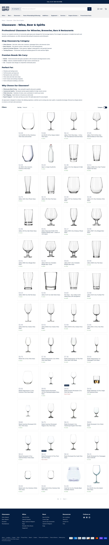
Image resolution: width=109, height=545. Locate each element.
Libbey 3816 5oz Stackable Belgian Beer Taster (49, 263)
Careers (35, 537)
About (3, 537)
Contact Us (65, 521)
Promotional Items (86, 15)
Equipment (54, 15)
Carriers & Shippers (47, 524)
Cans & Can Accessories (48, 521)
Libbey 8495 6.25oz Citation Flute (73, 327)
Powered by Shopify (6, 540)
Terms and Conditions (43, 537)
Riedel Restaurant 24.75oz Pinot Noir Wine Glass (50, 457)
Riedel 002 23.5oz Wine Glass (27, 359)
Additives (45, 15)
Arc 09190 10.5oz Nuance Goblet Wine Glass (50, 135)
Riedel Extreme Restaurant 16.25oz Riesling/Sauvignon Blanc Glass (50, 392)
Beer (9, 15)
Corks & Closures (26, 519)
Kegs (23, 524)
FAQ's (18, 537)
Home (3, 20)
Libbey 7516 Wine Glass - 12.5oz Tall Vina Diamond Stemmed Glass (73, 135)
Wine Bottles (25, 517)
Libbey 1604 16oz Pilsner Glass (27, 199)
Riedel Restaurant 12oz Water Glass (95, 425)
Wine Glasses (5, 517)
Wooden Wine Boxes (27, 526)
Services (63, 15)
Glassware (17, 15)
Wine (3, 15)
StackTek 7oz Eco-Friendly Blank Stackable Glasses (73, 488)
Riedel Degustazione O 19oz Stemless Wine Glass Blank (26, 391)
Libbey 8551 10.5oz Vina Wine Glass (95, 327)
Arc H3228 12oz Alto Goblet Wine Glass (95, 488)
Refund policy (62, 537)
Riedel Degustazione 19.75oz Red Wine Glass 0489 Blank (73, 359)
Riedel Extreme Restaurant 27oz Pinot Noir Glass (73, 391)
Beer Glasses (5, 519)
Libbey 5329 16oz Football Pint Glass (95, 295)
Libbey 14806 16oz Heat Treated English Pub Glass (96, 167)
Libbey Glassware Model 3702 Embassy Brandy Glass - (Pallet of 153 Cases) (51, 232)
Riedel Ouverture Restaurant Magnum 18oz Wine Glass (49, 425)
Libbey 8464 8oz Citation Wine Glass (27, 327)
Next (64, 499)
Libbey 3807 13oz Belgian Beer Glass (95, 231)
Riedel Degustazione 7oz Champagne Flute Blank (93, 359)
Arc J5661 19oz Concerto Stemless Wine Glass (25, 167)
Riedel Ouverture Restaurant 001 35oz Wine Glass (27, 425)
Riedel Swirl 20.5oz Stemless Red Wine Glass (51, 488)
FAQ (64, 524)
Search (30, 537)
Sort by (19, 107)
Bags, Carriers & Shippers (28, 521)
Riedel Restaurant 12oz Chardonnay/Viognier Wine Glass (72, 425)
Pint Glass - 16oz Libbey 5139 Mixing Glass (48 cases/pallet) (72, 295)
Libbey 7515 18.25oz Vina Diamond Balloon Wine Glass (94, 135)
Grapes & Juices (73, 15)
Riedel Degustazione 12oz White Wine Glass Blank (50, 359)
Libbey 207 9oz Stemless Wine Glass (72, 199)
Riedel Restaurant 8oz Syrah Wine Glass (73, 457)
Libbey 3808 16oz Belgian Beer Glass (27, 263)
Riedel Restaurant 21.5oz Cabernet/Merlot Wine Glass (26, 457)
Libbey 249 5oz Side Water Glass (28, 231)
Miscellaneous (5, 524)
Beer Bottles (45, 517)
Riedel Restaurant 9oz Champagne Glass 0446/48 (96, 457)
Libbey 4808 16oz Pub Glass (95, 263)
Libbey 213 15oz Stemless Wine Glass (96, 199)
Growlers (4, 521)
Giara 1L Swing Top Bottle (49, 167)
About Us (65, 519)
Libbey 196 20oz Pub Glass (49, 199)
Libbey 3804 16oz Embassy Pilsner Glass (73, 231)
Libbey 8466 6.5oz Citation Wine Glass (50, 327)
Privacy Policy (24, 537)
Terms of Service (53, 537)
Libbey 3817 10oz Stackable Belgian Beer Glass (72, 263)
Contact (13, 537)
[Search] (89, 9)
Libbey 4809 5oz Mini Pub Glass (27, 295)
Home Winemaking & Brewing (31, 15)
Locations (8, 537)
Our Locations (66, 517)
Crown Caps (45, 519)
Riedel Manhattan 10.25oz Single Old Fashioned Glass (96, 391)
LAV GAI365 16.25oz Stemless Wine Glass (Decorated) (27, 135)
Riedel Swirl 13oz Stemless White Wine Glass (28, 488)
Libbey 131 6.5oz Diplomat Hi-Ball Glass (73, 167)
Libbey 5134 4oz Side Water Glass (51, 295)
